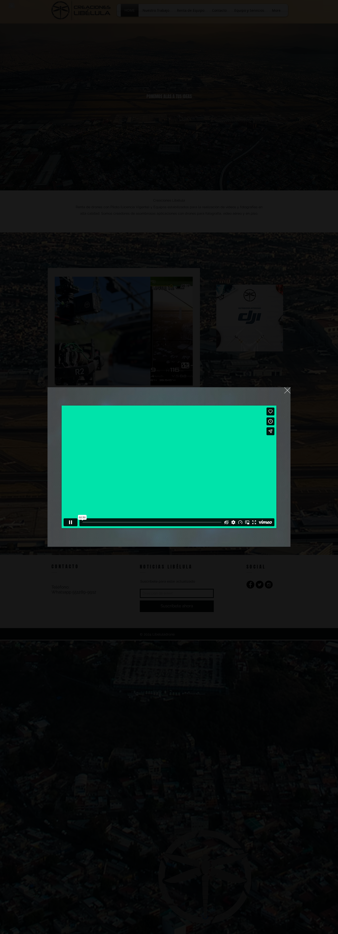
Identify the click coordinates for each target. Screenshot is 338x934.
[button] (287, 390)
